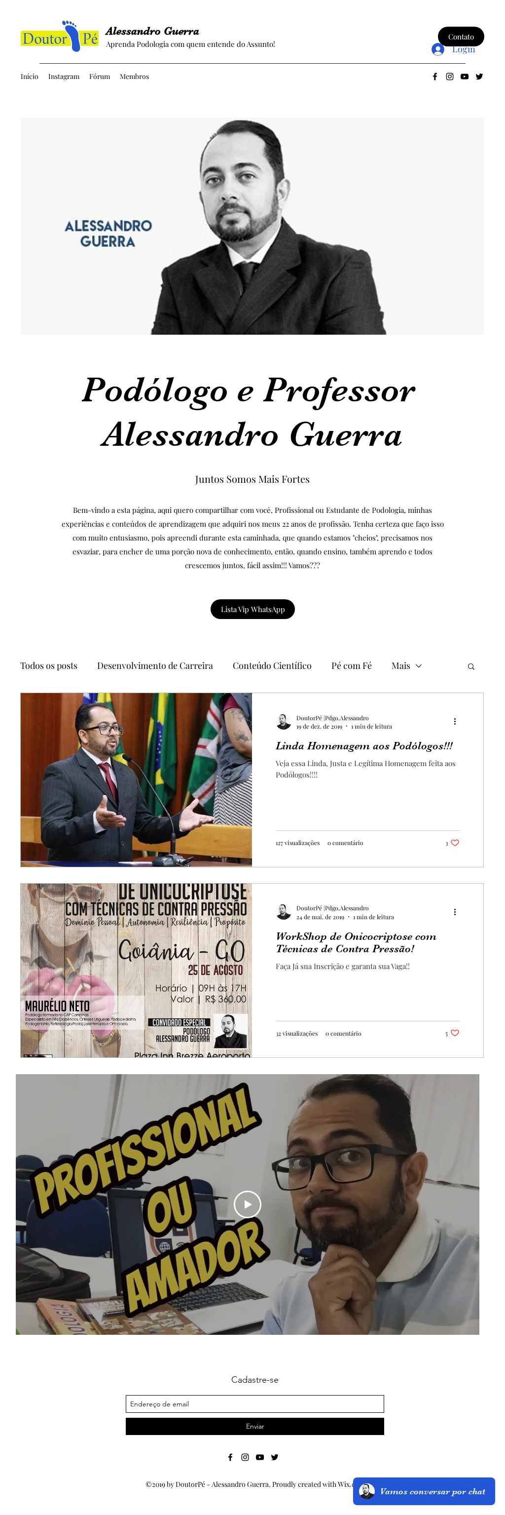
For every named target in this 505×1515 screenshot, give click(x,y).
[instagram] (450, 76)
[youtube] (464, 76)
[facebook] (435, 76)
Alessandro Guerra (152, 31)
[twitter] (479, 76)
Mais (401, 665)
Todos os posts (48, 665)
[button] (471, 667)
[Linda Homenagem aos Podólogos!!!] (136, 780)
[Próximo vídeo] (459, 1204)
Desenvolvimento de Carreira (155, 665)
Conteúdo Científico (272, 665)
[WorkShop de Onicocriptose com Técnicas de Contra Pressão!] (136, 970)
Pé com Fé (351, 665)
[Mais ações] (458, 722)
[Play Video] (247, 1204)
